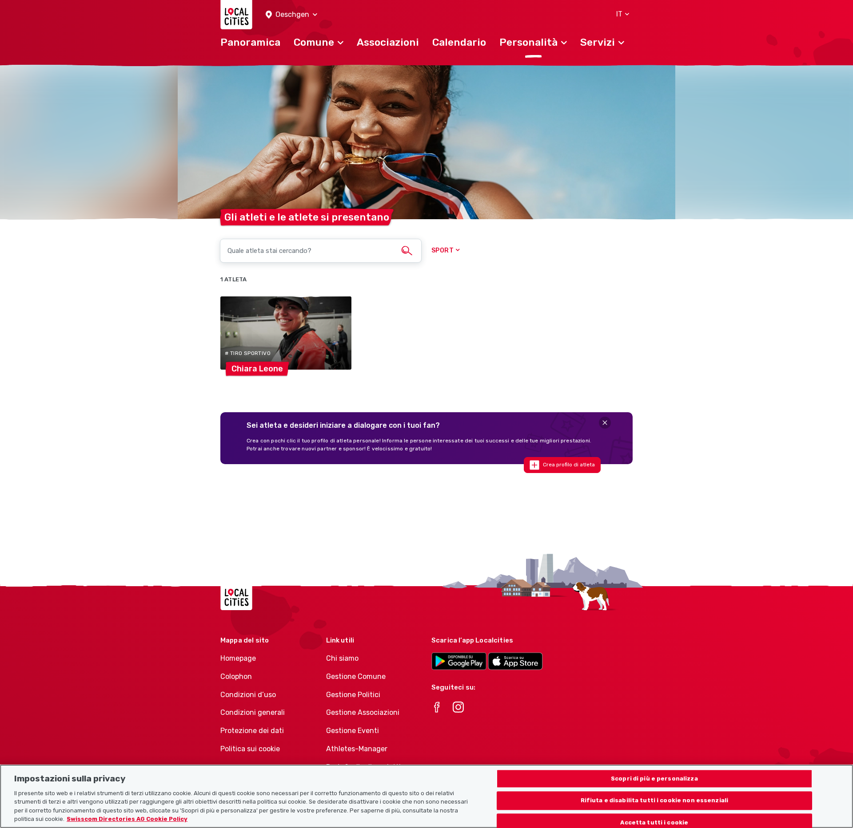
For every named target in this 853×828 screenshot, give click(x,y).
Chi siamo (342, 658)
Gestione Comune (356, 676)
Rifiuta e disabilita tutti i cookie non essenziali (655, 800)
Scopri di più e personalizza (654, 778)
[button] (291, 15)
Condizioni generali (252, 712)
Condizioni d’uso (248, 694)
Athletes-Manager (356, 749)
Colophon (236, 676)
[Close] (605, 423)
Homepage (238, 658)
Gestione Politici (353, 694)
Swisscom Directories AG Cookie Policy (127, 819)
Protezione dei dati (252, 730)
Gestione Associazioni (362, 712)
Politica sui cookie (250, 749)
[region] (426, 796)
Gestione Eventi (352, 730)
